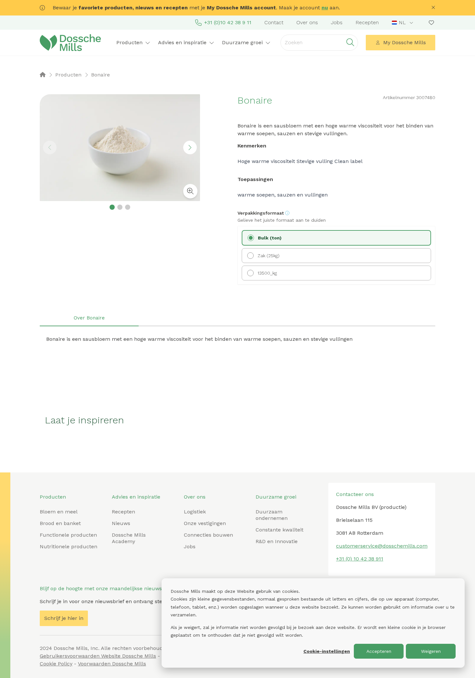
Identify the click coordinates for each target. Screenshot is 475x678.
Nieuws (121, 523)
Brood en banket (60, 523)
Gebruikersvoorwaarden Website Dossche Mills (98, 656)
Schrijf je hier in (63, 618)
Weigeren (431, 651)
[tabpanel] (237, 339)
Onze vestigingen (205, 523)
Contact (273, 22)
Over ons (307, 22)
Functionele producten (68, 535)
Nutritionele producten (68, 546)
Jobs (337, 22)
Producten (53, 497)
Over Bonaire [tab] (89, 318)
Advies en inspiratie (136, 497)
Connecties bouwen (208, 535)
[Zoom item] (190, 191)
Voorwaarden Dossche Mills (112, 664)
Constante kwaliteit (279, 530)
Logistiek (195, 512)
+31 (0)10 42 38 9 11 (227, 22)
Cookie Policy (56, 664)
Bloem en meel (59, 512)
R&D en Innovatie (277, 541)
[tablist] (237, 318)
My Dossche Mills (404, 42)
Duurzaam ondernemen (272, 515)
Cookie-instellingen (326, 651)
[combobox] (403, 22)
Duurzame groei (276, 497)
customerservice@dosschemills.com (382, 546)
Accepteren (378, 651)
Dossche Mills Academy (129, 538)
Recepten (367, 22)
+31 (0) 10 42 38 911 (359, 559)
